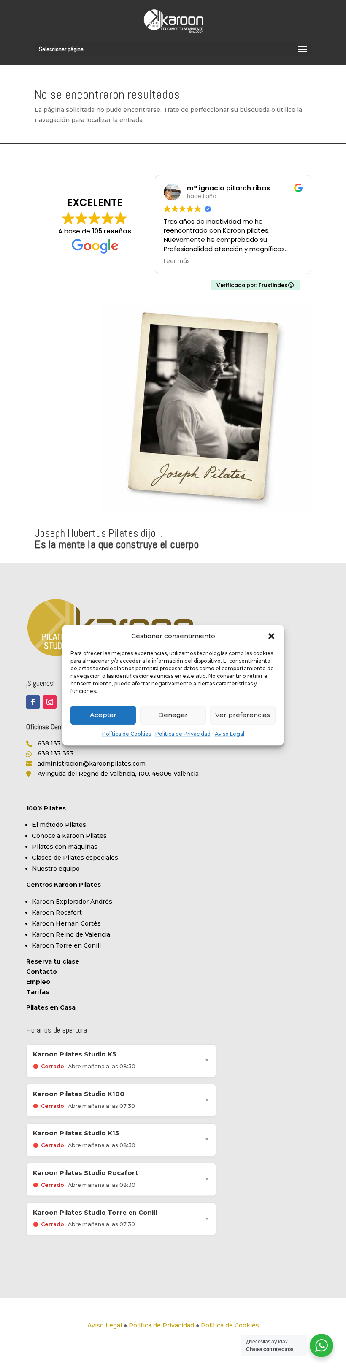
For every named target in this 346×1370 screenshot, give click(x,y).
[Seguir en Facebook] (33, 702)
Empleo (38, 982)
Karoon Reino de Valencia (71, 934)
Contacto (41, 971)
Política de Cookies (126, 734)
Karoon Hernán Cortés (66, 923)
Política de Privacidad (183, 734)
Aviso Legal (229, 734)
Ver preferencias (242, 715)
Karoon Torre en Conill (66, 945)
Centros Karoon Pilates (63, 884)
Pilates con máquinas (64, 846)
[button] (271, 636)
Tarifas (37, 992)
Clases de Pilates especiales (75, 857)
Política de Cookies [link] (230, 1325)
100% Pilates (46, 808)
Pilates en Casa (51, 1007)
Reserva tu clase (52, 961)
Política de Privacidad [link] (161, 1325)
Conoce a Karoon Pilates (69, 835)
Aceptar (103, 715)
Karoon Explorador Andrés (72, 901)
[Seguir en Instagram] (50, 702)
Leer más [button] (177, 261)
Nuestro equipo (56, 868)
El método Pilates (59, 824)
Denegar (173, 715)
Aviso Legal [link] (104, 1325)
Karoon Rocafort (57, 912)
